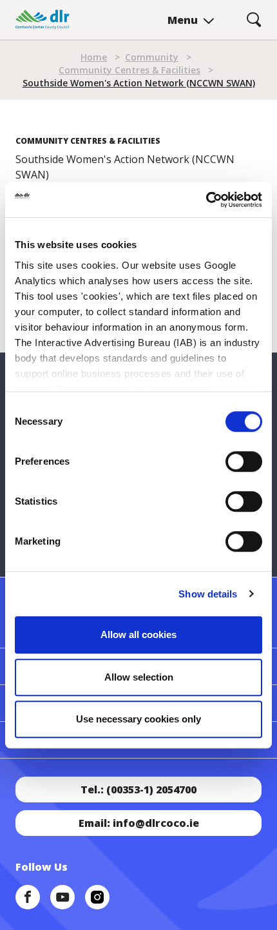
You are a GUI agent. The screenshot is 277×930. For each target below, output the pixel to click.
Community (151, 57)
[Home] (42, 19)
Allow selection (138, 677)
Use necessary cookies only (138, 718)
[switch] (243, 460)
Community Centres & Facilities (129, 70)
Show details (207, 593)
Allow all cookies (138, 634)
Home (94, 57)
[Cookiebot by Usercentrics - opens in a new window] (205, 199)
